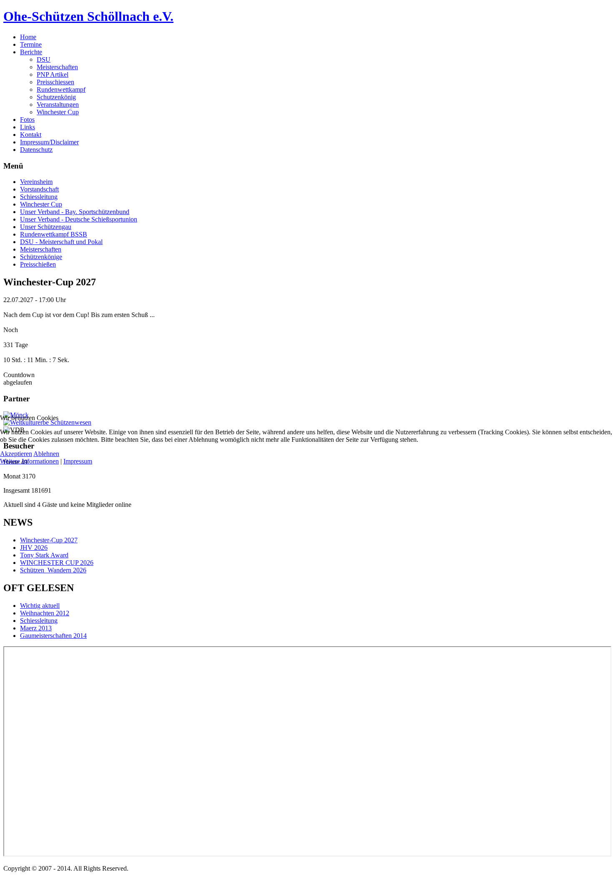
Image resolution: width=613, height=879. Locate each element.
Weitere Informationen (29, 461)
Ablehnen (46, 453)
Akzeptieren (16, 453)
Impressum (77, 461)
